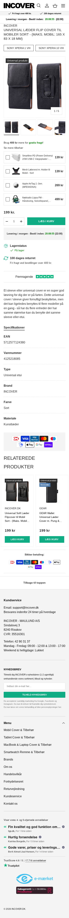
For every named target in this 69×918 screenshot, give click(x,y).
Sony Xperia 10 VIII (51, 48)
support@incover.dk (26, 607)
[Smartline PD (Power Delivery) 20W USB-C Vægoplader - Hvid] (16, 157)
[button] (55, 6)
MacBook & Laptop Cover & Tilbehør (28, 744)
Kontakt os (10, 803)
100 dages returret (22, 258)
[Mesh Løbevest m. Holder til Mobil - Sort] (16, 171)
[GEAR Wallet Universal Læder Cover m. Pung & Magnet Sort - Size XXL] (51, 491)
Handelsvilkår (13, 774)
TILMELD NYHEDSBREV (34, 694)
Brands (8, 759)
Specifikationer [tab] (14, 327)
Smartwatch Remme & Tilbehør (24, 752)
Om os (8, 766)
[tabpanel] (34, 380)
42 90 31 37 (22, 641)
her (59, 707)
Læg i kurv (46, 221)
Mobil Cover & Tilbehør (19, 730)
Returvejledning (14, 788)
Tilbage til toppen (34, 582)
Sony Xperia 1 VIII (19, 48)
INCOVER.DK (18, 909)
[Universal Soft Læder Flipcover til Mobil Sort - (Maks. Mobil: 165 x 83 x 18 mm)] (17, 491)
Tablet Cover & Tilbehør (19, 737)
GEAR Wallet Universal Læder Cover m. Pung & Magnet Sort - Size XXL (50, 521)
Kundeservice (13, 796)
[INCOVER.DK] (19, 5)
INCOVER (10, 25)
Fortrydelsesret (13, 781)
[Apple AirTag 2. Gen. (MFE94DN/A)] (16, 185)
